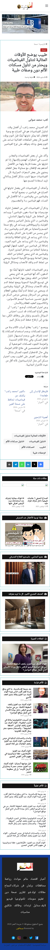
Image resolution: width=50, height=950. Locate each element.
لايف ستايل (39, 905)
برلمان (30, 885)
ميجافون (19, 928)
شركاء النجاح (11, 885)
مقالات (41, 892)
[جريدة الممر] (25, 6)
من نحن (14, 945)
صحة (36, 44)
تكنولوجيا (20, 899)
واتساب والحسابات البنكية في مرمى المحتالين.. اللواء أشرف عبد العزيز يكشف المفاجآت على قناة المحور (16, 741)
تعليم (41, 899)
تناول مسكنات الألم (14, 442)
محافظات (40, 885)
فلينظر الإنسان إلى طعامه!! (39, 393)
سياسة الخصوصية (39, 945)
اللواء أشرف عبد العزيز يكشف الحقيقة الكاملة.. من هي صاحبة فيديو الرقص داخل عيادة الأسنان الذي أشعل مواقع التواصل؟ (25, 667)
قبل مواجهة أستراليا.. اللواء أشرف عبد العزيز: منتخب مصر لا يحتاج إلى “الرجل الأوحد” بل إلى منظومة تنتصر (16, 768)
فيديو (9, 899)
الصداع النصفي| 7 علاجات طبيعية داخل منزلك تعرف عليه (37, 501)
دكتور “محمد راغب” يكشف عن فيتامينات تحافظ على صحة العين (15, 397)
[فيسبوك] (40, 464)
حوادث (17, 879)
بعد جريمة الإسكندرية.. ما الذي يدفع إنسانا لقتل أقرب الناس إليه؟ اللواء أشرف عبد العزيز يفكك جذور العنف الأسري (16, 693)
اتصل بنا (7, 945)
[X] (34, 464)
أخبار (42, 879)
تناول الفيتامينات (37, 442)
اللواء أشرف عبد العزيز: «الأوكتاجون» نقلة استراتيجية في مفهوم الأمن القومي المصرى (18, 753)
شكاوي (8, 905)
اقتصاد (34, 879)
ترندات (27, 905)
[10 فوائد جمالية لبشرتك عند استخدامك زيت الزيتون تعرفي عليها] (13, 490)
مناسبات (25, 912)
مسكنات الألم (27, 447)
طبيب (42, 447)
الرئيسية (42, 44)
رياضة (8, 879)
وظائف (17, 905)
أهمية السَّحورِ (41, 417)
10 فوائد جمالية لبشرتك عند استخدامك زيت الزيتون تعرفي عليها (14, 501)
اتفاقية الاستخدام (24, 945)
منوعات (32, 899)
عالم (25, 879)
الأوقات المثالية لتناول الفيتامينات (29, 436)
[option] (25, 658)
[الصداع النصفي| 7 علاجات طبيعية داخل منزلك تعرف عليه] (37, 490)
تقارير (22, 892)
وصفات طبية (39, 453)
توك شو (32, 892)
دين (7, 892)
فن (22, 885)
